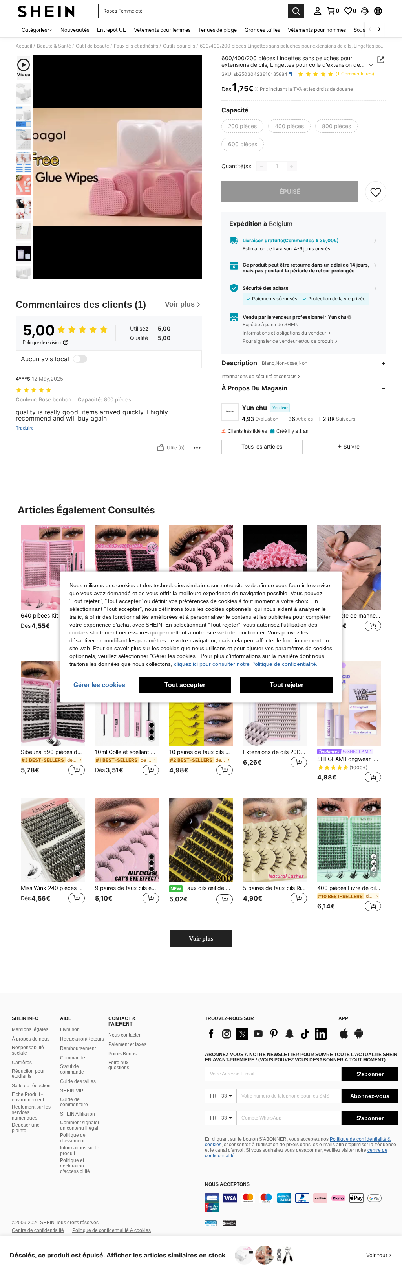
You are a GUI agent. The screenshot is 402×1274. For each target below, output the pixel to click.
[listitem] (53, 587)
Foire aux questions (118, 1065)
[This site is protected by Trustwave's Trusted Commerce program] (211, 1223)
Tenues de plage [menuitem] (217, 30)
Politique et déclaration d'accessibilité (75, 1166)
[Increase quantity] (292, 166)
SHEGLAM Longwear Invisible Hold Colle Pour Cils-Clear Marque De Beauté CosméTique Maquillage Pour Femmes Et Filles (349, 759)
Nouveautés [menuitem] (74, 30)
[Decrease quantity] (262, 166)
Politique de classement (73, 1137)
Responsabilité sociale (28, 1050)
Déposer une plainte (26, 1127)
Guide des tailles (78, 1081)
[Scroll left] (370, 29)
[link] (333, 10)
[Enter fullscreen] (195, 273)
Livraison (70, 1029)
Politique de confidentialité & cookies (111, 1230)
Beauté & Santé (54, 46)
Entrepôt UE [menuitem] (111, 30)
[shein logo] (46, 11)
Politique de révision (42, 342)
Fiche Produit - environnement (28, 1097)
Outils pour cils (179, 46)
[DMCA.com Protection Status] (229, 1223)
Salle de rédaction (31, 1085)
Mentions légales (30, 1029)
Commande (72, 1058)
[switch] (80, 359)
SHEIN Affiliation (77, 1114)
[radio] (242, 126)
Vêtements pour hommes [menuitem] (317, 30)
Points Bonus (122, 1054)
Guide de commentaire (74, 1102)
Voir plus (201, 938)
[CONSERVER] (375, 191)
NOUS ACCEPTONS (227, 1184)
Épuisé (290, 191)
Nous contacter (124, 1035)
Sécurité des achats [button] (266, 288)
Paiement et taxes (127, 1044)
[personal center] (317, 11)
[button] (364, 11)
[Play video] (117, 167)
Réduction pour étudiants (28, 1073)
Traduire (25, 428)
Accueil (24, 46)
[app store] (343, 1037)
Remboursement (78, 1048)
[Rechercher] (296, 11)
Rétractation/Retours (82, 1039)
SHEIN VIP (71, 1091)
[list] (268, 1034)
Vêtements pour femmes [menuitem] (162, 30)
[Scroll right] (379, 29)
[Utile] (160, 447)
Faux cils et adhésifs (136, 46)
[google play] (358, 1037)
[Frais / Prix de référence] (256, 89)
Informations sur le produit (79, 1150)
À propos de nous (30, 1039)
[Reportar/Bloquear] (197, 447)
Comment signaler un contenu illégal (79, 1125)
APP (343, 1018)
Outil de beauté (92, 46)
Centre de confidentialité (38, 1230)
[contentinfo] (301, 1202)
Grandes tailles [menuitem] (262, 30)
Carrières (22, 1062)
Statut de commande (72, 1069)
